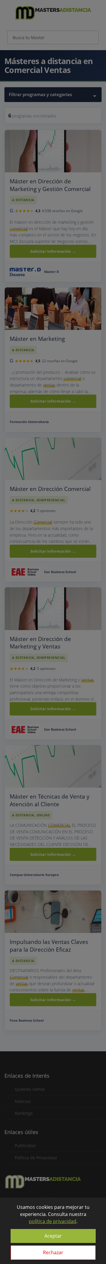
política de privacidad (52, 1221)
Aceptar (53, 1236)
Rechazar (53, 1252)
